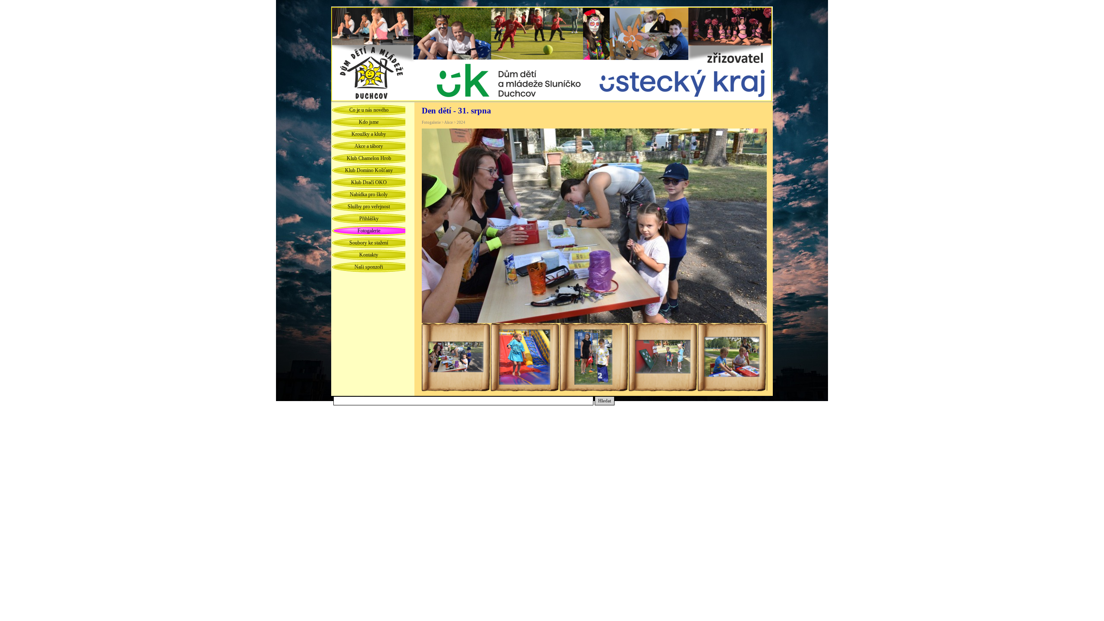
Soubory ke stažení (368, 243)
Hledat (604, 400)
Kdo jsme (369, 122)
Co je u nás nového (369, 110)
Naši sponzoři (368, 267)
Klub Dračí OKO (369, 182)
